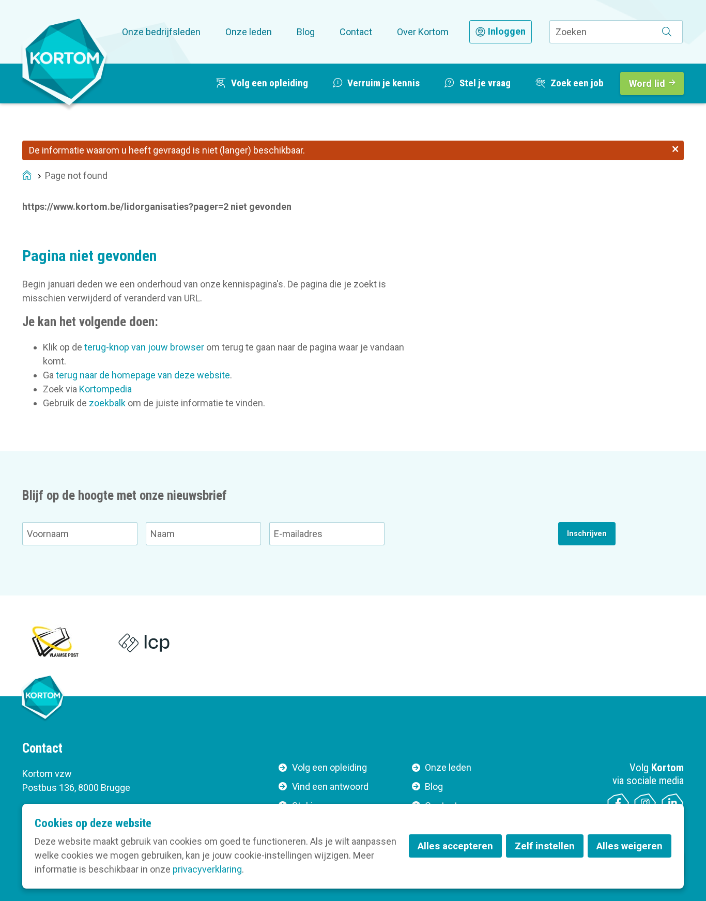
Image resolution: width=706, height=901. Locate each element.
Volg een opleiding (329, 767)
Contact (356, 31)
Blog (306, 31)
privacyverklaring (207, 869)
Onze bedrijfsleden (161, 31)
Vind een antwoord (330, 786)
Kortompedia (105, 389)
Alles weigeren (629, 846)
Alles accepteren (455, 846)
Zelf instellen (545, 846)
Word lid (647, 83)
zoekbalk (107, 403)
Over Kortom (423, 31)
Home (27, 176)
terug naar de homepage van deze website (143, 375)
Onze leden (248, 31)
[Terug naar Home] (64, 61)
